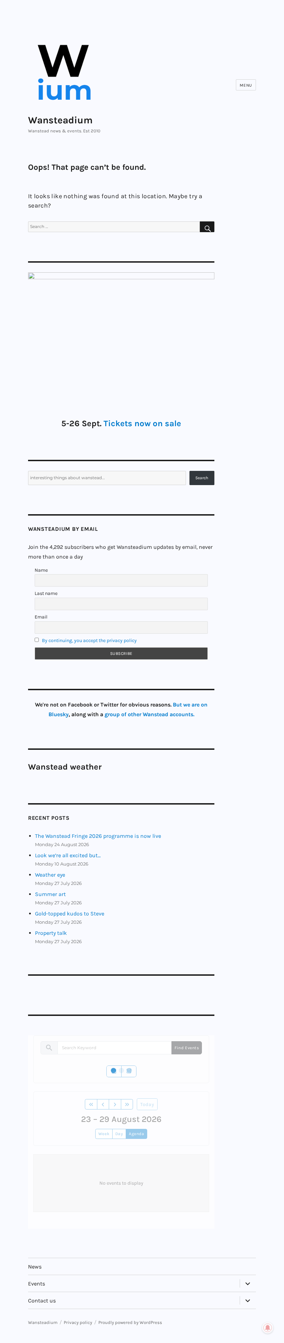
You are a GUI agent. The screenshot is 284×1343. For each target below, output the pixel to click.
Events (36, 1283)
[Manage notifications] (267, 1327)
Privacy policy (78, 1322)
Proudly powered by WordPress (130, 1322)
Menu (246, 85)
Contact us (42, 1300)
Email (41, 617)
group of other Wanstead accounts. (149, 714)
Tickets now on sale (142, 423)
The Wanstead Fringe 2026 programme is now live (98, 836)
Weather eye (50, 874)
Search (201, 477)
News (35, 1266)
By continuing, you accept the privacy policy (89, 640)
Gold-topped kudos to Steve (69, 913)
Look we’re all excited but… (68, 855)
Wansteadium (60, 120)
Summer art (50, 894)
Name (41, 570)
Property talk (51, 933)
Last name (46, 593)
